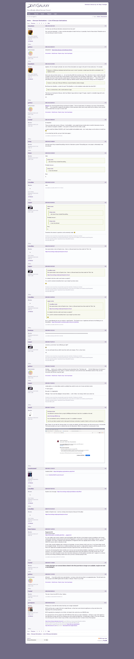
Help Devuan (54, 53)
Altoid (29, 153)
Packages (104, 4)
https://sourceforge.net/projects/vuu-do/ (54, 621)
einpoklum (31, 26)
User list (36, 13)
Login (55, 13)
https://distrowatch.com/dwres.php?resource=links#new (65, 322)
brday (29, 141)
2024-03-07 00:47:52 (50, 488)
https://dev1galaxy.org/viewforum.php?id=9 (64, 471)
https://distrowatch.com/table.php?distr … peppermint (58, 535)
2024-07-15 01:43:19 (50, 509)
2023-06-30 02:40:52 (50, 202)
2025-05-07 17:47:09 (50, 574)
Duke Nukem (32, 529)
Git (97, 4)
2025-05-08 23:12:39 (50, 602)
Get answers (48, 53)
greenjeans (31, 602)
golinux (30, 47)
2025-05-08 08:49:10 (50, 591)
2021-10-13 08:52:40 (50, 119)
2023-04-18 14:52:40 (50, 153)
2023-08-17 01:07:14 (50, 342)
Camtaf (30, 119)
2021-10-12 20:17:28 (50, 26)
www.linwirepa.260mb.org (53, 416)
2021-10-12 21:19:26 (50, 63)
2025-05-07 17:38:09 (50, 562)
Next (49, 23)
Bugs (100, 4)
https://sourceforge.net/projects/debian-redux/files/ (69, 491)
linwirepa (30, 330)
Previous (33, 23)
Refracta (47, 105)
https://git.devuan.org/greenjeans (70, 625)
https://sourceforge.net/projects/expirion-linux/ (56, 251)
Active (98, 16)
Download (87, 4)
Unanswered (104, 16)
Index (29, 13)
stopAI (30, 407)
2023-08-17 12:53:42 (50, 407)
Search (42, 13)
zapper (30, 202)
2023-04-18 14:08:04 (50, 141)
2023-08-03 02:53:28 (50, 266)
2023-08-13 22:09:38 (50, 297)
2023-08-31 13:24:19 (50, 468)
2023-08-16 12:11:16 (49, 330)
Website (31, 41)
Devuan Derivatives (40, 20)
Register (49, 13)
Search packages (68, 53)
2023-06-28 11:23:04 (49, 182)
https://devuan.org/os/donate (73, 624)
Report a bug (61, 53)
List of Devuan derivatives (57, 20)
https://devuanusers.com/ (51, 625)
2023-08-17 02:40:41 (50, 383)
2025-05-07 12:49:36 (50, 529)
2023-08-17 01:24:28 (50, 366)
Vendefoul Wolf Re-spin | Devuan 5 (56, 475)
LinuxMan (31, 182)
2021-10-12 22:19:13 (50, 102)
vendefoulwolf (32, 468)
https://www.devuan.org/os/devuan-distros (62, 49)
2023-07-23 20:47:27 (50, 246)
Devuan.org (93, 4)
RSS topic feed (103, 638)
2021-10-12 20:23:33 (50, 47)
